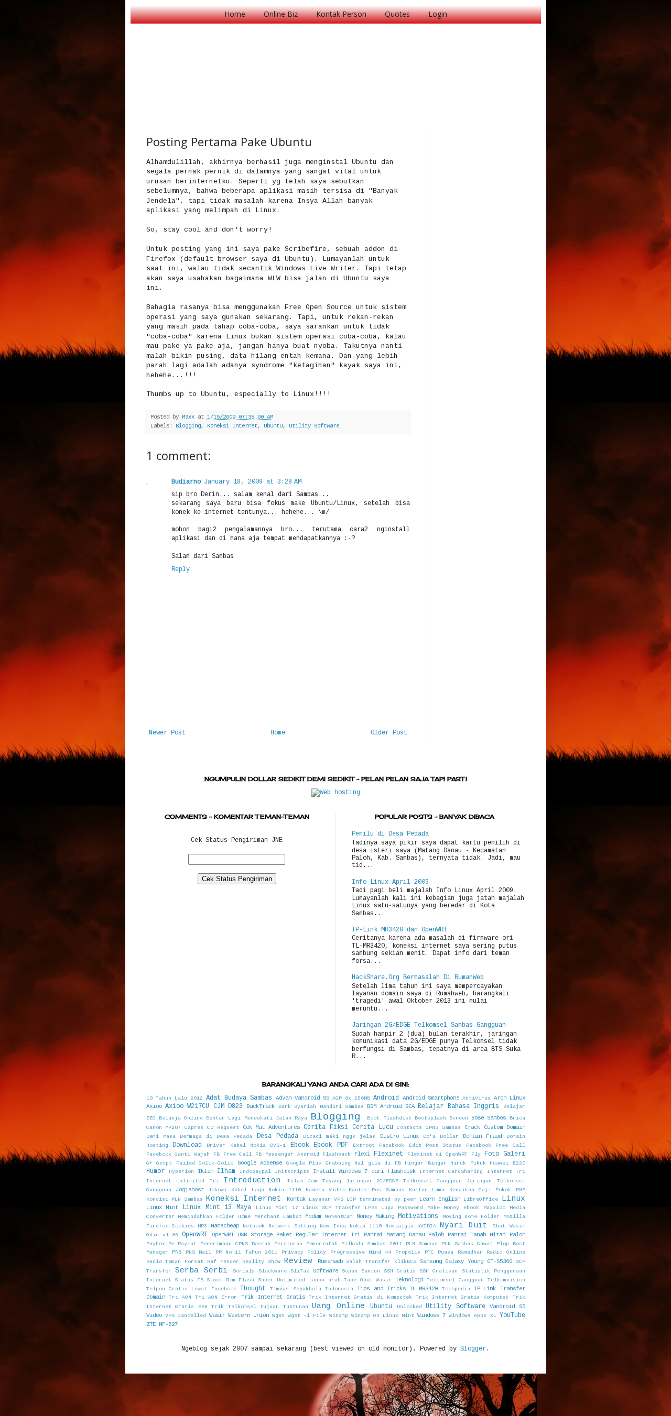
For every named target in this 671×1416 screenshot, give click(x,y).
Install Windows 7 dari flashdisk (364, 1171)
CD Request (223, 1127)
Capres (194, 1127)
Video (154, 1315)
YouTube (512, 1315)
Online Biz (281, 14)
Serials (244, 1271)
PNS (176, 1252)
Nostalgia (399, 1226)
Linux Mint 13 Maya (216, 1207)
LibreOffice (480, 1199)
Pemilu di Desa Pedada (390, 834)
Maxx (190, 417)
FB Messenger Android (287, 1154)
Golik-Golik (216, 1163)
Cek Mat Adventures (271, 1127)
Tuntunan (295, 1307)
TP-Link (485, 1289)
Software (325, 1271)
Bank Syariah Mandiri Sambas (321, 1107)
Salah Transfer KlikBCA (381, 1262)
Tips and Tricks (381, 1289)
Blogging (188, 426)
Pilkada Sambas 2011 (371, 1244)
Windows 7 (431, 1315)
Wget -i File (307, 1316)
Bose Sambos (488, 1118)
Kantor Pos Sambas (377, 1190)
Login (437, 14)
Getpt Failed (175, 1163)
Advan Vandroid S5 (302, 1098)
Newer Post (167, 733)
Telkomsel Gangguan (455, 1280)
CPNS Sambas (443, 1127)
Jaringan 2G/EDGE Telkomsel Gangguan (404, 1181)
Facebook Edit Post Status (420, 1145)
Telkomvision (506, 1280)
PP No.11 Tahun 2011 (246, 1252)
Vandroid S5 (507, 1306)
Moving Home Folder (471, 1217)
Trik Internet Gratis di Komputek (360, 1297)
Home (234, 14)
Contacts (409, 1127)
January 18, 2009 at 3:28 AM (252, 482)
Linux (513, 1198)
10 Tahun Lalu (166, 1098)
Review (298, 1261)
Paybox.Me (160, 1244)
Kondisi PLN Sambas (174, 1199)
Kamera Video (325, 1190)
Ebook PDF (330, 1145)
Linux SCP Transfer (331, 1208)
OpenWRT (195, 1234)
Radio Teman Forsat (175, 1262)
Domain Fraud (482, 1136)
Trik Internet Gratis (273, 1297)
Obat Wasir (509, 1226)
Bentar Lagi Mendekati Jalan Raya (256, 1118)
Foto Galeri (504, 1154)
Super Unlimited (282, 1280)
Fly (476, 1154)
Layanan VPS (326, 1199)
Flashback (336, 1154)
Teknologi (409, 1280)
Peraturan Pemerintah (306, 1244)
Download (187, 1145)
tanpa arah (325, 1280)
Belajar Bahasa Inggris (458, 1106)
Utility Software (314, 426)
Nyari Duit (464, 1225)
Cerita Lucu (372, 1127)
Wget (278, 1316)
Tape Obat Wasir (368, 1280)
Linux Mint (162, 1207)
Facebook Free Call (495, 1145)
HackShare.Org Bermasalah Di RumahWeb (418, 977)
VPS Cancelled (185, 1316)
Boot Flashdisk (389, 1118)
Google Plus (304, 1163)
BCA (410, 1106)
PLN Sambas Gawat (467, 1244)
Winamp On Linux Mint (382, 1316)
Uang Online (338, 1306)
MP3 (202, 1226)
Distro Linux (399, 1136)
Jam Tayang (324, 1181)
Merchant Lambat (278, 1217)
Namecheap (225, 1226)
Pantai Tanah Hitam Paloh (486, 1235)
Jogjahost (190, 1190)
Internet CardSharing (451, 1171)
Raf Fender (223, 1262)
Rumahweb (330, 1261)
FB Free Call (232, 1154)
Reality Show (261, 1262)
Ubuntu (273, 426)
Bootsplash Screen (441, 1118)
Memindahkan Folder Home (214, 1217)
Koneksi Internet (232, 426)
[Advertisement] (337, 62)
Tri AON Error (216, 1297)
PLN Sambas (422, 1244)
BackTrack (260, 1106)
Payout (187, 1244)
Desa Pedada (277, 1136)
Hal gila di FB (377, 1163)
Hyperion (181, 1171)
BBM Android (384, 1106)
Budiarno (186, 482)
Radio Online (505, 1252)
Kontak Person (341, 14)
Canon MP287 (163, 1127)
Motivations (418, 1216)
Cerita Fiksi (326, 1127)
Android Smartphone (431, 1098)
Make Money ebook (453, 1208)
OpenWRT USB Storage (242, 1235)
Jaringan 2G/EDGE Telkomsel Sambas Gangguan (429, 1025)
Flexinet (388, 1154)
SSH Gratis (400, 1271)
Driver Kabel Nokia (236, 1145)
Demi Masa (161, 1136)
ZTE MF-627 (162, 1324)
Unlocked (409, 1307)
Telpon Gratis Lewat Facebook (191, 1289)
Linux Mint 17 (277, 1208)
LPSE (371, 1208)
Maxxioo (494, 1208)
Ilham (226, 1171)
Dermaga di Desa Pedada (216, 1136)
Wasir (217, 1315)
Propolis (407, 1252)
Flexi (362, 1154)
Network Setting (292, 1226)
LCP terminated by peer (381, 1199)
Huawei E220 (507, 1163)
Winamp (338, 1316)
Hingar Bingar (426, 1163)
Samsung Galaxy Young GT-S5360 (466, 1261)
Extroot (364, 1145)
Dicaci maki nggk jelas (339, 1136)
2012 (196, 1098)
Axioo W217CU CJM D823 (204, 1106)
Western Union (248, 1315)
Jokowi (217, 1190)
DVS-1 (278, 1145)
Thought (253, 1288)
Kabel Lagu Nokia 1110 (266, 1190)
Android (386, 1098)
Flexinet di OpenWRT (437, 1154)
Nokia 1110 (366, 1226)
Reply (180, 569)
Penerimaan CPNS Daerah (235, 1244)
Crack (472, 1127)
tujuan (269, 1307)
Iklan (205, 1171)
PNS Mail (199, 1252)
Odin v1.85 (162, 1235)
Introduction (252, 1180)
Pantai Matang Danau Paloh (404, 1235)
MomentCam (338, 1217)
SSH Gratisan (438, 1271)
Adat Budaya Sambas (239, 1098)
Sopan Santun (361, 1271)
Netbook (254, 1226)
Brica (517, 1118)
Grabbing (338, 1163)
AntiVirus (476, 1098)
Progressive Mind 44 (361, 1252)
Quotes (397, 14)
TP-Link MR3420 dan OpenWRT (399, 930)
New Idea (332, 1226)
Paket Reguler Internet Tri (318, 1235)
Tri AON (180, 1297)
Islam (295, 1181)
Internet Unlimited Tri (182, 1181)
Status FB (189, 1280)
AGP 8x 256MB (351, 1098)
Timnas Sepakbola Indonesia (311, 1289)
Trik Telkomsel (233, 1307)
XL (493, 1316)
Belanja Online (181, 1118)
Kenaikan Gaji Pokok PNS (487, 1190)
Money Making (375, 1216)
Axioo (154, 1106)
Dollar (449, 1136)
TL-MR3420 (423, 1289)
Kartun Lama (427, 1190)
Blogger (473, 1349)
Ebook (299, 1145)
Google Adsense (260, 1163)
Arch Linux (509, 1098)
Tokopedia (456, 1289)
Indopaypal (255, 1171)
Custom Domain (504, 1127)
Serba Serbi (201, 1270)
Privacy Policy (304, 1252)
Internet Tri (506, 1171)
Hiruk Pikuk (468, 1163)
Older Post (389, 733)
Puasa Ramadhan (460, 1252)
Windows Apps (467, 1316)
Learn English (439, 1199)
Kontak (296, 1199)
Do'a (429, 1136)
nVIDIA (426, 1226)
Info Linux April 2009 (390, 882)
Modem (313, 1216)
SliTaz (299, 1271)
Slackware (272, 1271)
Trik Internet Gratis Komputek (462, 1297)
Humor (155, 1171)
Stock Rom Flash (230, 1280)
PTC (429, 1252)
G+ (149, 1163)
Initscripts (292, 1171)
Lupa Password (402, 1208)
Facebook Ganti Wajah (178, 1154)
